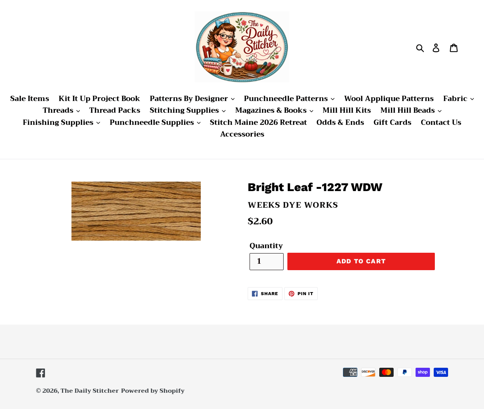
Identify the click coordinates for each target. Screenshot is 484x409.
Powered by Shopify (153, 391)
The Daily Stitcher (89, 391)
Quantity (266, 246)
